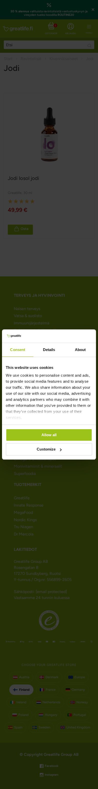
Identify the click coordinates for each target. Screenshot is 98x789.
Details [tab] (49, 350)
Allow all (49, 435)
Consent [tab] (17, 350)
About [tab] (80, 350)
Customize (46, 449)
